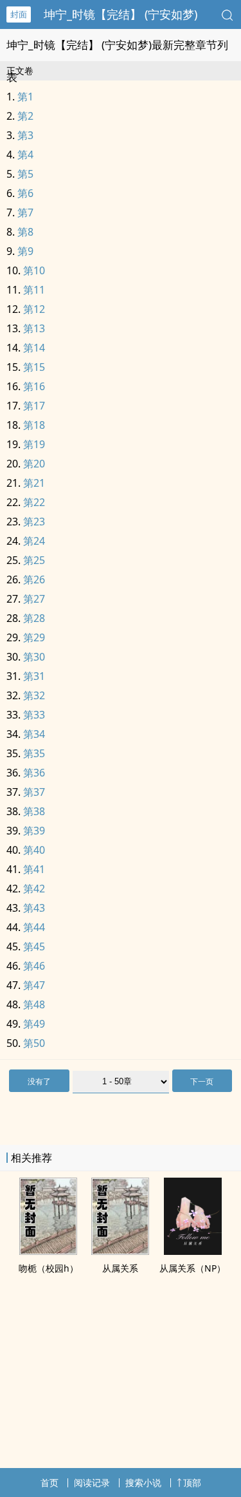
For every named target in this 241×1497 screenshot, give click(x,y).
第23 (34, 521)
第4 (25, 154)
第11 (34, 290)
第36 (34, 773)
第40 (34, 850)
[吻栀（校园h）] (48, 1251)
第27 (34, 599)
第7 (25, 212)
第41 (34, 869)
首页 (49, 1482)
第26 (34, 579)
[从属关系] (120, 1251)
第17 (34, 406)
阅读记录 (92, 1482)
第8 (25, 232)
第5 (25, 174)
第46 (34, 966)
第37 (34, 792)
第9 (25, 251)
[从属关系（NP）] (193, 1251)
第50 (34, 1043)
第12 (34, 309)
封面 (18, 14)
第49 (34, 1024)
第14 (34, 348)
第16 (34, 386)
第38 (34, 811)
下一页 (201, 1081)
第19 (34, 444)
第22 (34, 502)
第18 (34, 425)
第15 (34, 367)
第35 (34, 753)
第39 (34, 831)
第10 (34, 270)
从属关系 (120, 1268)
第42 (34, 888)
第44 (34, 927)
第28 (34, 618)
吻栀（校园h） (48, 1268)
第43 (34, 908)
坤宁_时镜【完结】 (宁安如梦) (120, 14)
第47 (34, 985)
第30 (34, 657)
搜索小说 (143, 1482)
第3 (25, 135)
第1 (25, 96)
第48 (34, 1004)
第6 (25, 193)
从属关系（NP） (192, 1268)
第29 (34, 637)
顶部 (192, 1482)
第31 (34, 676)
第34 (34, 734)
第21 (34, 483)
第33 (34, 715)
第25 (34, 560)
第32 (34, 695)
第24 (34, 541)
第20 (34, 464)
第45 (34, 946)
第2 (25, 116)
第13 (34, 328)
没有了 (39, 1081)
